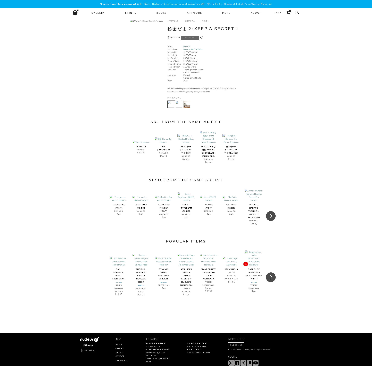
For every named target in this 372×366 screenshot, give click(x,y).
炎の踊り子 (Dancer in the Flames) (231, 149)
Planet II (141, 146)
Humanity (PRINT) (141, 206)
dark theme (88, 350)
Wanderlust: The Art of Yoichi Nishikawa (208, 274)
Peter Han (163, 285)
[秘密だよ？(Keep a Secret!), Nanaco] (146, 21)
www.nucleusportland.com (198, 352)
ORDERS (119, 348)
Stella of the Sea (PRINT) (163, 208)
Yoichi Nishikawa (208, 283)
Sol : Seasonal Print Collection (118, 274)
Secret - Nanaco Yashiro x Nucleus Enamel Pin (254, 211)
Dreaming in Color (231, 270)
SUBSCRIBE (236, 345)
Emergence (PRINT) (119, 206)
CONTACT (120, 356)
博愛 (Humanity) (163, 148)
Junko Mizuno (119, 286)
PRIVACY (119, 352)
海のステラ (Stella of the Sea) (186, 149)
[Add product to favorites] (201, 38)
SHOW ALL (190, 21)
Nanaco (186, 46)
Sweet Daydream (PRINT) (186, 208)
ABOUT (119, 344)
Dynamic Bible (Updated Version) (163, 274)
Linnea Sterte (186, 290)
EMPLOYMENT (122, 360)
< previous (172, 21)
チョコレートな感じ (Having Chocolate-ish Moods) (208, 151)
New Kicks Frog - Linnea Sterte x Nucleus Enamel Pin (186, 277)
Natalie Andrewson (231, 277)
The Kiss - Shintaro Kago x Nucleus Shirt (141, 275)
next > (205, 21)
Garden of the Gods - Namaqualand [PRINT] (254, 274)
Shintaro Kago (141, 290)
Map (166, 349)
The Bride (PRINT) (231, 206)
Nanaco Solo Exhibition (193, 49)
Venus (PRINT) (209, 206)
